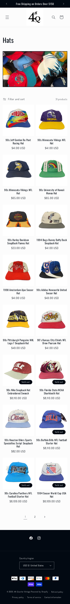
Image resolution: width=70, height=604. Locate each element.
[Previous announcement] (6, 4)
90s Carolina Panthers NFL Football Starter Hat (18, 495)
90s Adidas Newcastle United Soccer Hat (52, 291)
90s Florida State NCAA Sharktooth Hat (52, 391)
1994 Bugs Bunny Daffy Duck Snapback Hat (52, 241)
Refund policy (57, 592)
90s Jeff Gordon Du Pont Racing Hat (18, 141)
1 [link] (25, 516)
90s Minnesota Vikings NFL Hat (52, 141)
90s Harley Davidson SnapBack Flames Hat (18, 241)
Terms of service (34, 597)
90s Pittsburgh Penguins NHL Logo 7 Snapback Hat (18, 341)
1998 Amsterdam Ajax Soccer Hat (18, 291)
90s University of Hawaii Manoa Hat (51, 191)
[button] (7, 17)
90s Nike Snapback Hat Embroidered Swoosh (18, 391)
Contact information (52, 597)
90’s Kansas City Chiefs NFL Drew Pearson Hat (51, 341)
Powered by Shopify (39, 592)
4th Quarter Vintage (22, 592)
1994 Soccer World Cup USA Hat (51, 495)
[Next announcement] (63, 4)
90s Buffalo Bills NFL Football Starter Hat (51, 441)
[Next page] (45, 517)
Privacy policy (18, 597)
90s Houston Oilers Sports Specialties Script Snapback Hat (18, 443)
